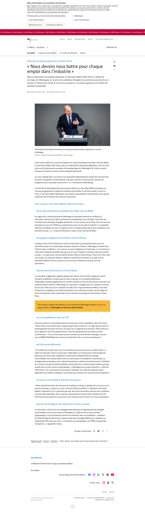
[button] (117, 39)
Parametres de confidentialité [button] (104, 500)
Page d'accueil (36, 441)
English (69, 39)
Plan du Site (110, 498)
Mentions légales (80, 39)
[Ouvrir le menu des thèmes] (47, 47)
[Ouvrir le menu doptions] (115, 70)
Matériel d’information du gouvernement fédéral (52, 463)
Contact (90, 39)
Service (83, 53)
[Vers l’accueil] (32, 41)
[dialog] (72, 14)
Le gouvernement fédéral (47, 53)
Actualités (31, 53)
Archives (54, 441)
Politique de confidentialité (104, 39)
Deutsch (62, 39)
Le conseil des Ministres (68, 53)
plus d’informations (36, 20)
